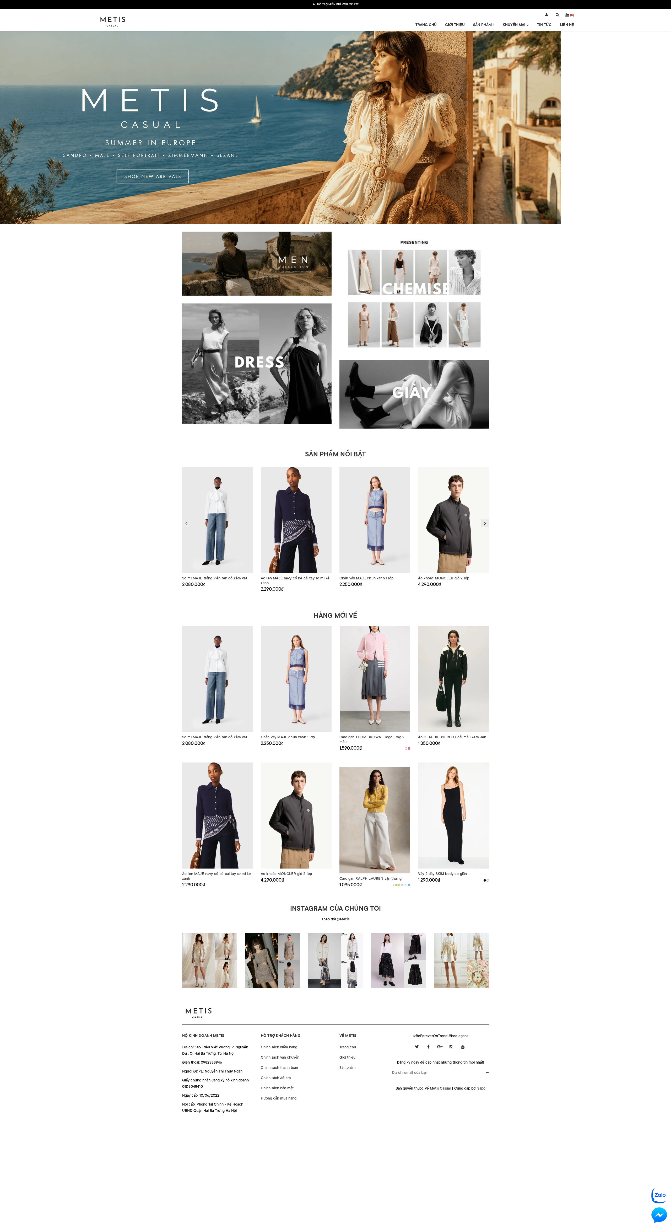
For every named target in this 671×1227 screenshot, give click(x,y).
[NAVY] (406, 885)
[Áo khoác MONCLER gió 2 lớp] (453, 520)
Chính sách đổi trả (276, 1078)
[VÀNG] (397, 885)
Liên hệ (567, 25)
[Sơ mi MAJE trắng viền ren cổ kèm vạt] (217, 520)
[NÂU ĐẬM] (400, 885)
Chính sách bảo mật (277, 1088)
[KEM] (406, 748)
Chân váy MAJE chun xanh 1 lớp (366, 578)
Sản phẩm (483, 25)
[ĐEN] (485, 880)
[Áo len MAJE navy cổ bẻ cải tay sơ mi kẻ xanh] (296, 520)
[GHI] (487, 880)
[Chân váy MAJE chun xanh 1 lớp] (374, 520)
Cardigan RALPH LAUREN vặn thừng (370, 878)
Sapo (481, 1088)
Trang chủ (426, 25)
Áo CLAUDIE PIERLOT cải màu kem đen (452, 737)
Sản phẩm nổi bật (335, 454)
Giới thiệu (455, 25)
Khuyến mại (514, 25)
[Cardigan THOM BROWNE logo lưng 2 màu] (374, 679)
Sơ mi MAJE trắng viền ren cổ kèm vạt (214, 578)
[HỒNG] (409, 748)
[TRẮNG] (394, 885)
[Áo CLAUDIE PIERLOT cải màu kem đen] (453, 679)
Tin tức (544, 25)
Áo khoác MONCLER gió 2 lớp (443, 578)
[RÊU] (403, 885)
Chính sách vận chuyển (280, 1057)
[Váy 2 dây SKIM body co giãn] (453, 815)
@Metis (343, 919)
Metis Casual (440, 1088)
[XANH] (409, 885)
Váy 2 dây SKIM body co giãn (442, 874)
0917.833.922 (350, 4)
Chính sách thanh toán (279, 1067)
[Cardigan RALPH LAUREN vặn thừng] (374, 820)
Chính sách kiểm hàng (279, 1047)
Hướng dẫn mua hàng (278, 1098)
